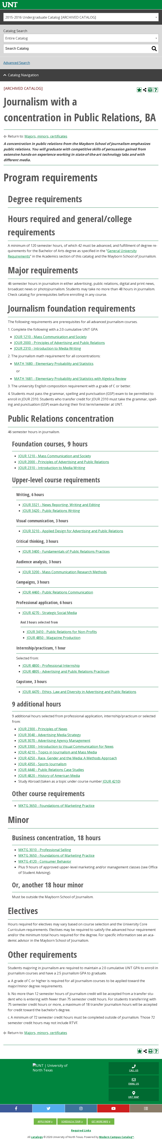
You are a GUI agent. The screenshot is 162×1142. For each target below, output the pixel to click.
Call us (123, 1068)
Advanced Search (16, 62)
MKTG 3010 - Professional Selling (44, 849)
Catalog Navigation (23, 75)
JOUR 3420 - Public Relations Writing (51, 510)
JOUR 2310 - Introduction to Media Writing (47, 348)
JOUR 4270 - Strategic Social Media (50, 612)
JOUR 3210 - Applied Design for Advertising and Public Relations (73, 531)
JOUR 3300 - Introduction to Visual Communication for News (65, 746)
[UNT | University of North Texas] (53, 1067)
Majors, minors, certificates (45, 136)
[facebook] (16, 1108)
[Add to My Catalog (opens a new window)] (139, 89)
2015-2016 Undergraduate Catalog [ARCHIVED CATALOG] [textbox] (50, 17)
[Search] (154, 48)
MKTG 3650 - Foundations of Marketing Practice (56, 805)
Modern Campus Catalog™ (116, 1137)
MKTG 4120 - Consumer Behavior (44, 861)
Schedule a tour (71, 1121)
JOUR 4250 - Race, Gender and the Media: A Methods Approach (67, 758)
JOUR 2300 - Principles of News (42, 729)
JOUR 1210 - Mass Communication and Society (50, 336)
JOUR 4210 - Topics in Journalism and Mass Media (57, 752)
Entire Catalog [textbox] (16, 38)
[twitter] (48, 1108)
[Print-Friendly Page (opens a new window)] (150, 89)
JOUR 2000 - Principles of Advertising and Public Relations (59, 342)
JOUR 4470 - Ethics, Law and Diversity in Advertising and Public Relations (79, 691)
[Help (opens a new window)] (155, 89)
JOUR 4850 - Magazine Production (53, 637)
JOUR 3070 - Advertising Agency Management (54, 740)
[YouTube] (113, 1108)
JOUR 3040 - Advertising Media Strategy (49, 735)
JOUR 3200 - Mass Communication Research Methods (65, 572)
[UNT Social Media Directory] (146, 1108)
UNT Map (133, 1096)
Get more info (100, 1121)
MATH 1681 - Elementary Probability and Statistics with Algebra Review (70, 378)
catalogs (37, 1137)
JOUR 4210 (111, 781)
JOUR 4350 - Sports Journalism (42, 764)
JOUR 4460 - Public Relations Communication (58, 592)
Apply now (44, 1121)
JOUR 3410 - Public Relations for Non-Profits (62, 631)
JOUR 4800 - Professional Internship (51, 665)
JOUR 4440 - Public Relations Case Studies (51, 769)
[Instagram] (81, 1108)
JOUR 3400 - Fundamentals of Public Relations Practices (66, 551)
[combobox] (81, 17)
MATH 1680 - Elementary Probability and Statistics (53, 363)
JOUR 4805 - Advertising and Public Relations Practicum (66, 671)
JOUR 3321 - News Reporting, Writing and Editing (61, 504)
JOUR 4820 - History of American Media (49, 775)
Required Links (81, 1130)
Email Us (124, 1081)
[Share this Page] (144, 89)
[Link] (10, 4)
